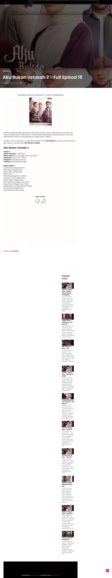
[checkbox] (107, 570)
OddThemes (35, 575)
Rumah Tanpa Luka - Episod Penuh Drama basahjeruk (67, 292)
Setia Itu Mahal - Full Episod (67, 538)
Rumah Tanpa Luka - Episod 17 (67, 513)
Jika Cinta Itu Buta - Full (66, 347)
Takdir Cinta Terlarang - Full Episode (67, 322)
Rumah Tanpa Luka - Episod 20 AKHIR (67, 374)
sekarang (7, 71)
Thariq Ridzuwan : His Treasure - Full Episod (68, 402)
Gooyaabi (55, 575)
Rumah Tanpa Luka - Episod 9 (67, 428)
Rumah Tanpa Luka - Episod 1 (67, 456)
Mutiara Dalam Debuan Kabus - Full (67, 484)
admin (7, 83)
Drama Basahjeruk (18, 1)
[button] (5, 2)
